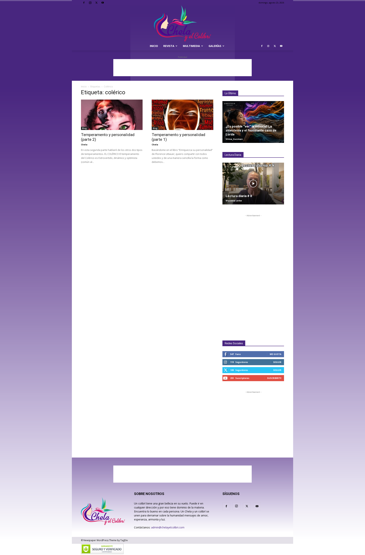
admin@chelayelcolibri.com (167, 527)
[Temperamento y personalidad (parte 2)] (112, 115)
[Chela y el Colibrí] (182, 23)
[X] (96, 2)
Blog (84, 128)
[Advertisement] (182, 67)
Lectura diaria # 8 (239, 196)
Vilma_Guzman (234, 139)
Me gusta (275, 354)
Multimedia (191, 46)
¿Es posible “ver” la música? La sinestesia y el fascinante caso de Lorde (251, 130)
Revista (168, 46)
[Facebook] (84, 2)
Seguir (277, 362)
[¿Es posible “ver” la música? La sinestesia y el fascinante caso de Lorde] (253, 122)
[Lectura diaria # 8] (253, 183)
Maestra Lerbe (234, 200)
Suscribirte (274, 378)
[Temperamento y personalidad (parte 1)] (182, 115)
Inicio (154, 46)
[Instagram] (90, 2)
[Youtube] (103, 2)
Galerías (215, 46)
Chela (84, 144)
